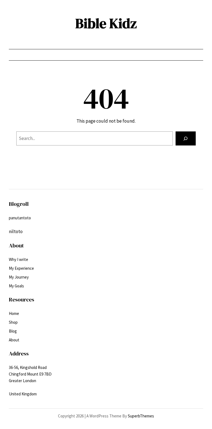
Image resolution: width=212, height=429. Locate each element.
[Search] (186, 138)
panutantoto (20, 217)
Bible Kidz (106, 23)
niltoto (16, 231)
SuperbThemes (141, 416)
